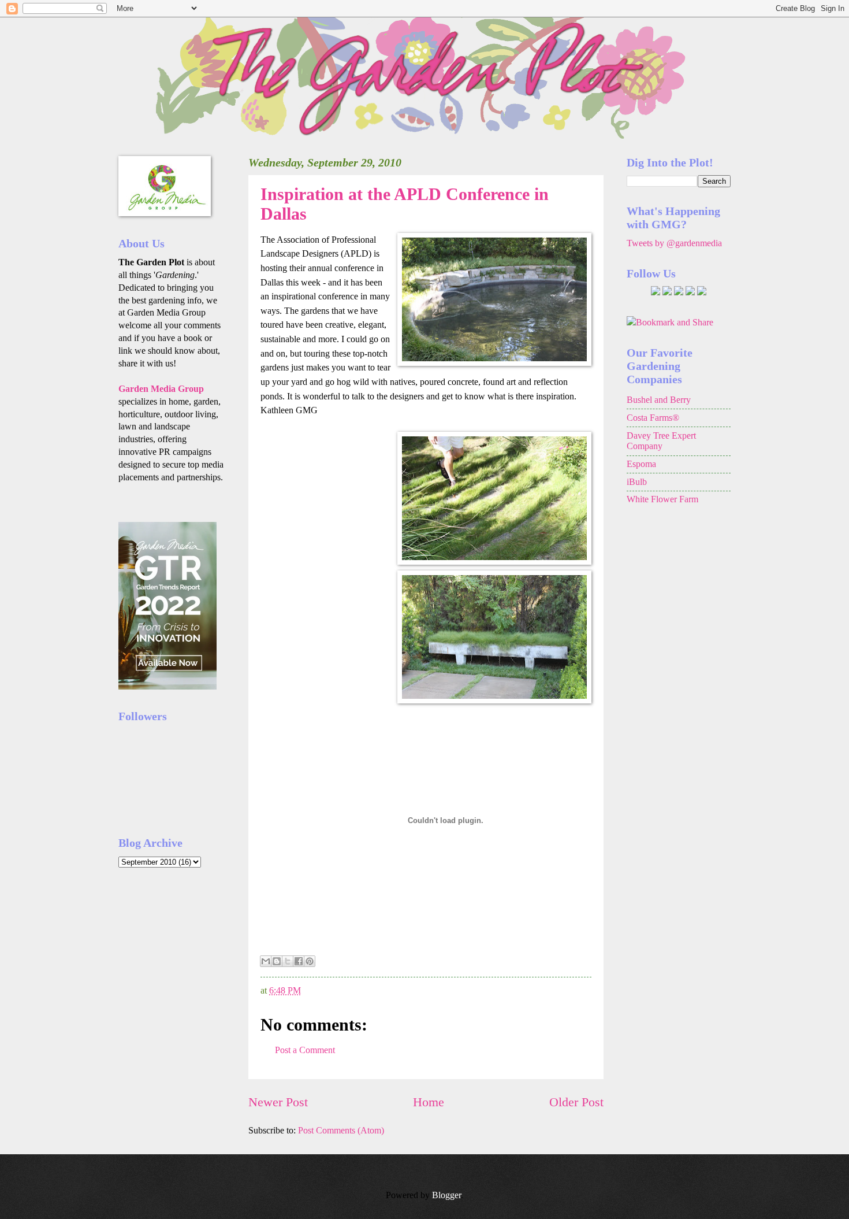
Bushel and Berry (659, 400)
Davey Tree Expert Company (661, 441)
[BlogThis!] (276, 961)
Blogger (446, 1195)
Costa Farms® (653, 418)
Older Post (576, 1102)
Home (428, 1102)
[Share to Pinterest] (309, 961)
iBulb (637, 482)
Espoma (641, 464)
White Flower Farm (662, 499)
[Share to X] (287, 961)
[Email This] (265, 961)
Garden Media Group (161, 389)
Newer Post (278, 1102)
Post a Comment (305, 1050)
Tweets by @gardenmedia (674, 243)
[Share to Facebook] (298, 961)
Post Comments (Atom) (341, 1130)
